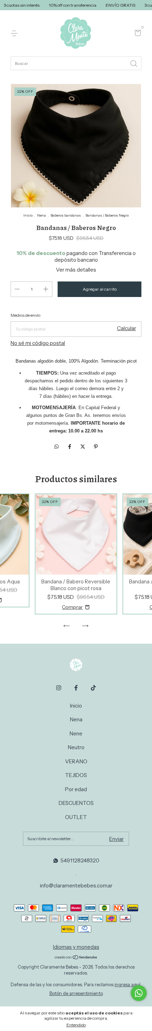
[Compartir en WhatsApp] (56, 446)
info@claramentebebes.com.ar (76, 885)
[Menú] (15, 33)
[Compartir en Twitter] (83, 446)
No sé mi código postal (38, 343)
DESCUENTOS (76, 803)
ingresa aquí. (128, 984)
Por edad (76, 789)
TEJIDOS (76, 775)
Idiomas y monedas (76, 947)
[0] (136, 34)
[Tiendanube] (76, 958)
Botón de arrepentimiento (76, 993)
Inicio (28, 215)
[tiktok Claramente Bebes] (93, 688)
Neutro (76, 747)
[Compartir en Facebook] (70, 446)
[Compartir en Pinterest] (95, 446)
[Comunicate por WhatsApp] (139, 993)
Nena (41, 215)
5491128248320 (79, 860)
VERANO (76, 761)
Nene (76, 733)
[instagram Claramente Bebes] (59, 688)
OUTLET (76, 817)
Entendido (76, 1024)
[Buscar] (134, 63)
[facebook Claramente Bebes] (76, 688)
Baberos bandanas (66, 215)
